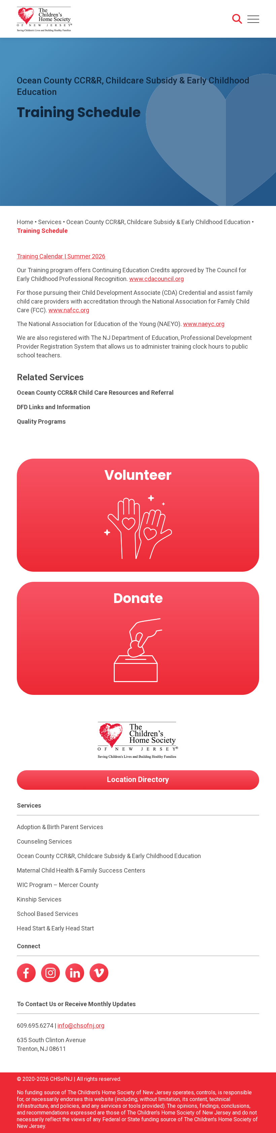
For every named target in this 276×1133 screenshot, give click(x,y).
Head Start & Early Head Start (55, 928)
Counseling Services (44, 841)
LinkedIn (74, 974)
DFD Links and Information (53, 407)
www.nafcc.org (68, 310)
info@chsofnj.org (81, 1025)
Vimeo (99, 974)
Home (25, 221)
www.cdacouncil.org (156, 278)
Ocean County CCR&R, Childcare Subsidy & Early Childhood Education (158, 221)
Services (50, 221)
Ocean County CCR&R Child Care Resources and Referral (95, 392)
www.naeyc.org (204, 323)
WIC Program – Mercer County (58, 884)
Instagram (50, 974)
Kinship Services (39, 899)
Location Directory (138, 779)
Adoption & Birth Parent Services (60, 826)
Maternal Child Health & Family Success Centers (81, 870)
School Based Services (47, 913)
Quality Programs (41, 421)
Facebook (26, 974)
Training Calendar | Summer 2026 (61, 256)
